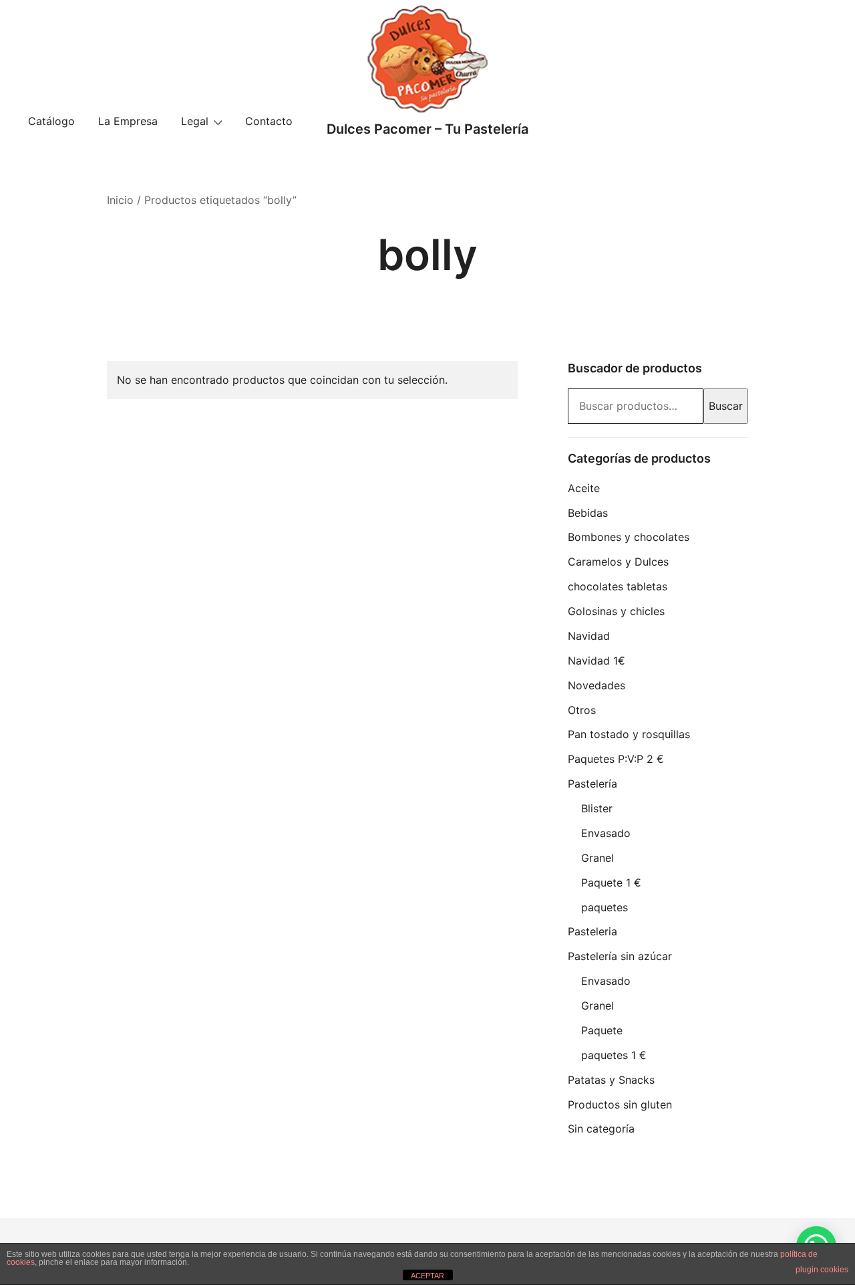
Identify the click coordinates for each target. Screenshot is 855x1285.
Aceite (584, 488)
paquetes (604, 907)
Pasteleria (592, 931)
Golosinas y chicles (616, 611)
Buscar (726, 406)
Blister (597, 808)
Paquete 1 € (611, 882)
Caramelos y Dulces (618, 561)
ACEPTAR (427, 1276)
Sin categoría (601, 1128)
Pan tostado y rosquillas (629, 734)
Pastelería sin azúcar (620, 956)
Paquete (602, 1030)
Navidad (589, 635)
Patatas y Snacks (611, 1079)
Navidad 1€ (596, 660)
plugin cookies (822, 1269)
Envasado (606, 833)
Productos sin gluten (620, 1104)
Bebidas (588, 512)
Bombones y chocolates (628, 537)
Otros (582, 710)
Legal (194, 121)
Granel (597, 857)
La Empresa (128, 121)
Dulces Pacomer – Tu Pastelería (427, 129)
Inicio (120, 200)
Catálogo (51, 121)
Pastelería (592, 783)
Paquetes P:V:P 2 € (616, 759)
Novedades (596, 685)
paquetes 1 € (614, 1055)
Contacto (269, 121)
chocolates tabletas (617, 586)
